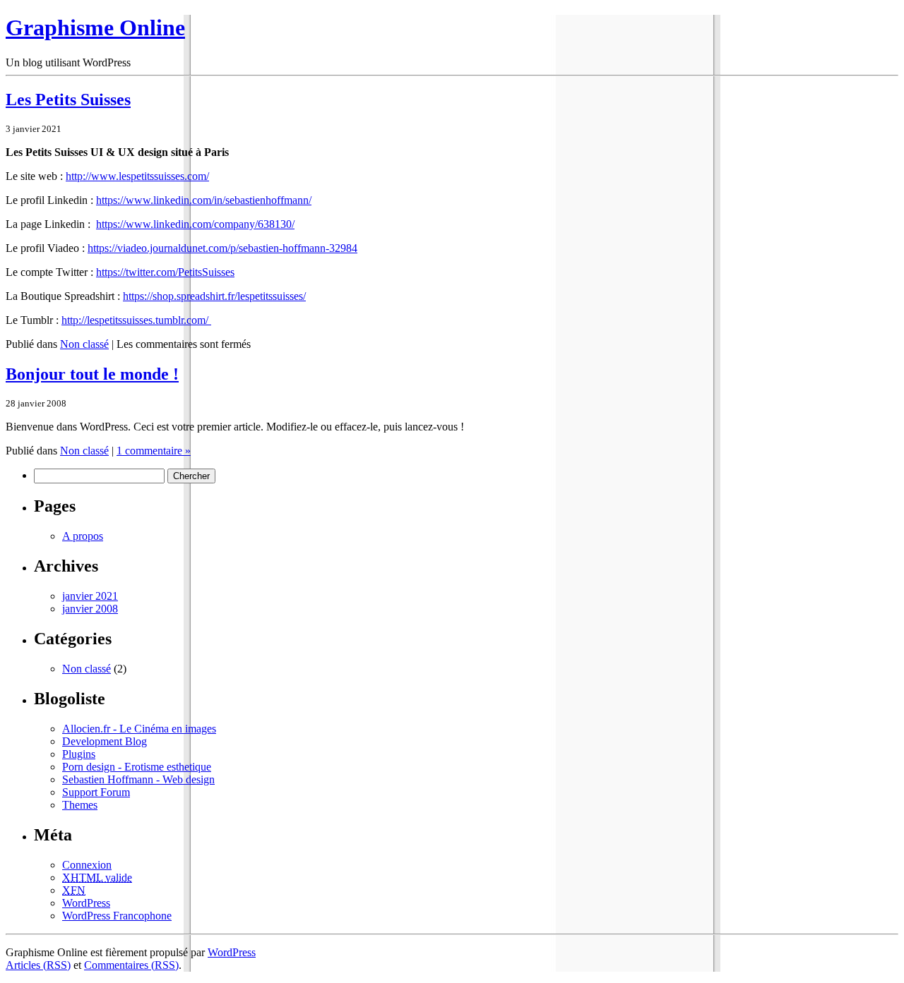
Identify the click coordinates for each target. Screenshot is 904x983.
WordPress (86, 903)
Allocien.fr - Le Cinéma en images (139, 729)
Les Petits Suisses (68, 99)
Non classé (84, 344)
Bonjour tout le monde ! (92, 374)
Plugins (78, 754)
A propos (82, 536)
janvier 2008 (90, 609)
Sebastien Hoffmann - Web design (138, 779)
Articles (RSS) (38, 965)
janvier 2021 (90, 596)
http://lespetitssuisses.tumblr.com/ (136, 320)
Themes (79, 805)
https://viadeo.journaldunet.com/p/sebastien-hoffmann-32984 (222, 248)
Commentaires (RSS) (131, 965)
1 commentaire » (154, 451)
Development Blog (104, 741)
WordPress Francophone (117, 916)
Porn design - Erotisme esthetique (136, 767)
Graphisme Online (95, 27)
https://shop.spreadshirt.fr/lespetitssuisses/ (214, 296)
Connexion (87, 865)
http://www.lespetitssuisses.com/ (137, 176)
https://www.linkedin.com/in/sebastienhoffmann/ (203, 200)
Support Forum (96, 792)
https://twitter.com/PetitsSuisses (165, 272)
